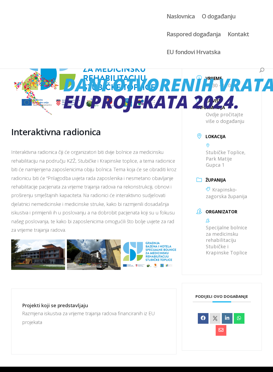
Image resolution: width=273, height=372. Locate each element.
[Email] (221, 330)
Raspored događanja (194, 35)
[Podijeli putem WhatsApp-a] (239, 318)
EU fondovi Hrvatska (193, 53)
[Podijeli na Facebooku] (203, 318)
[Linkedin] (227, 318)
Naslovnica (181, 17)
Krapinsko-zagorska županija (226, 193)
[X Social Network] (215, 318)
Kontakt (238, 35)
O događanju (218, 17)
